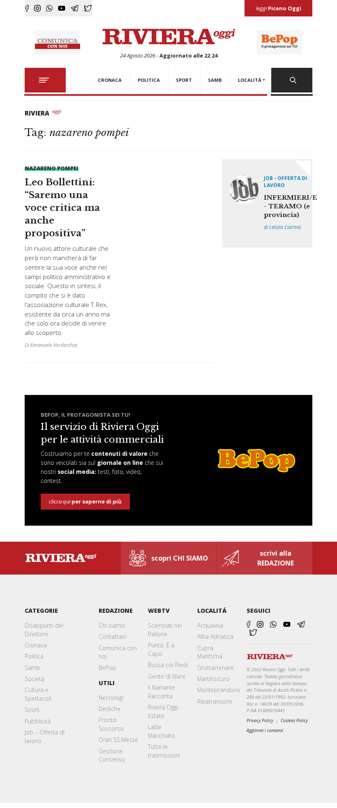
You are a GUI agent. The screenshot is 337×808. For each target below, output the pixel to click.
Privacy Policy (260, 720)
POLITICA (149, 80)
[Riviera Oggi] (169, 37)
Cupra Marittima (209, 652)
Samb (32, 668)
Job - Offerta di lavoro (285, 182)
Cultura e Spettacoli (38, 694)
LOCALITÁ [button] (249, 80)
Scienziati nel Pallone (165, 629)
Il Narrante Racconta (161, 691)
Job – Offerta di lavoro (45, 736)
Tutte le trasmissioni (164, 751)
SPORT (184, 80)
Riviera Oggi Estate (163, 711)
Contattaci (112, 636)
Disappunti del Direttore (44, 629)
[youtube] (61, 8)
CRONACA (110, 80)
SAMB (215, 80)
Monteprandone (218, 690)
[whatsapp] (49, 8)
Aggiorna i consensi (265, 730)
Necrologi (111, 698)
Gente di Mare (166, 676)
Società (34, 679)
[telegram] (74, 8)
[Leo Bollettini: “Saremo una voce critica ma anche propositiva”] (68, 256)
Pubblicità (38, 721)
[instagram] (37, 8)
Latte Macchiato (161, 731)
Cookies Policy (294, 720)
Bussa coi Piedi (168, 665)
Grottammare (215, 668)
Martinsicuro (213, 679)
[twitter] (88, 8)
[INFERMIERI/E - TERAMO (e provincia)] (267, 203)
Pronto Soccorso (111, 724)
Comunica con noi (118, 652)
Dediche (109, 709)
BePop (107, 668)
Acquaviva (210, 625)
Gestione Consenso (112, 755)
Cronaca (36, 645)
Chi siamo (112, 625)
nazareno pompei (51, 168)
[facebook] (27, 8)
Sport (32, 709)
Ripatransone (215, 701)
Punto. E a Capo (161, 649)
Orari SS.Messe (118, 739)
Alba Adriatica (215, 636)
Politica (34, 656)
